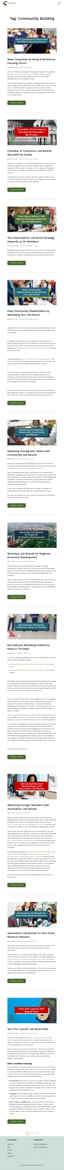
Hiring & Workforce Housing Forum (21, 74)
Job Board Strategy (33, 159)
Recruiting (27, 653)
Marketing (27, 813)
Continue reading (18, 103)
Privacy (9, 1150)
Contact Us (11, 1156)
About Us (10, 1144)
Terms (9, 1153)
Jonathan (23, 67)
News (30, 67)
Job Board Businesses (40, 1144)
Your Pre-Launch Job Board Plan (27, 1029)
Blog (8, 1147)
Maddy (23, 159)
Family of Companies (40, 1147)
